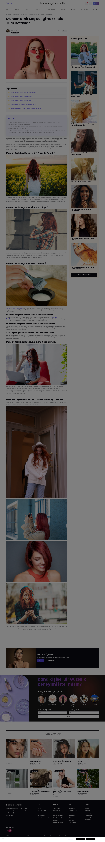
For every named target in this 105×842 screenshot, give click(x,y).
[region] (52, 839)
